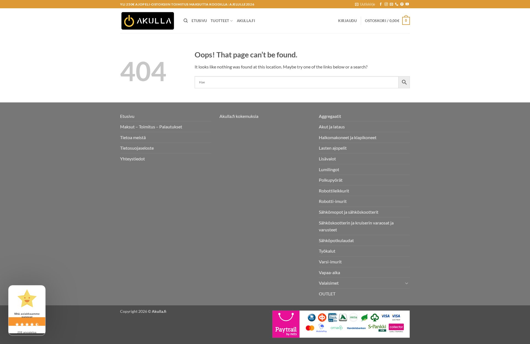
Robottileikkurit (334, 190)
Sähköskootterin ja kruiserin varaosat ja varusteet (356, 226)
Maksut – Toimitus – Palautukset (151, 126)
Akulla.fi (246, 20)
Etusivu (199, 20)
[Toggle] (406, 283)
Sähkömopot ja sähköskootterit (348, 212)
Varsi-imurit (330, 261)
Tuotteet (220, 20)
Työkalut (327, 250)
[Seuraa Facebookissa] (380, 4)
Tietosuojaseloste (137, 147)
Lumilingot (329, 169)
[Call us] (396, 4)
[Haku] (186, 20)
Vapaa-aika (329, 272)
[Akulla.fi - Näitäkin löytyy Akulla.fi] (147, 21)
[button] (365, 4)
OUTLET (327, 293)
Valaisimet (329, 282)
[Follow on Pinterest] (402, 4)
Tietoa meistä (133, 137)
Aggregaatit (330, 116)
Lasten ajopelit (333, 147)
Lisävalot (327, 158)
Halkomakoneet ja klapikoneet (348, 137)
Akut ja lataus (332, 126)
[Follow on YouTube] (407, 4)
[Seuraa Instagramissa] (386, 4)
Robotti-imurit (333, 201)
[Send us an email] (391, 4)
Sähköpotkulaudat (336, 240)
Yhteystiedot (132, 158)
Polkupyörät (331, 179)
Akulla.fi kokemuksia (238, 116)
